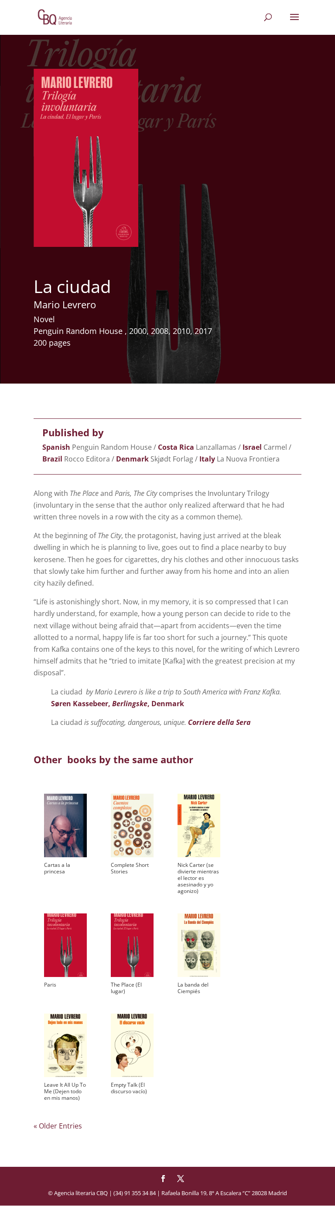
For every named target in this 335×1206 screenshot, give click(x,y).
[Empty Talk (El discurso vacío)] (132, 1045)
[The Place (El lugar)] (132, 945)
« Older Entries (58, 1126)
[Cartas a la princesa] (65, 825)
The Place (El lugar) (126, 988)
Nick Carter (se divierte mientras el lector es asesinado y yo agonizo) (198, 878)
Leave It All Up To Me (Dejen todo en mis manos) (65, 1091)
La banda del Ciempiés (193, 988)
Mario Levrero (65, 304)
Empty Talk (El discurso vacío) (129, 1088)
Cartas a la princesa (57, 868)
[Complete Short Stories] (132, 825)
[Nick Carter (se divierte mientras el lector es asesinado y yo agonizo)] (199, 825)
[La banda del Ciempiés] (199, 945)
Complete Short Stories (130, 868)
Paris (50, 984)
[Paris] (65, 945)
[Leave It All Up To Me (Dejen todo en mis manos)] (65, 1045)
